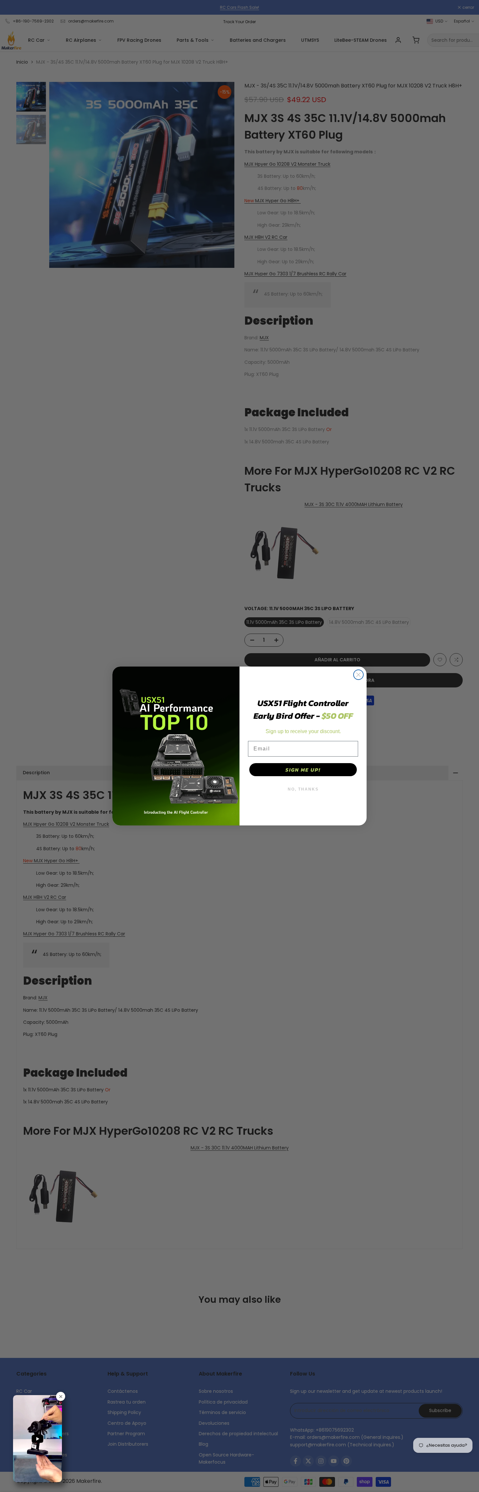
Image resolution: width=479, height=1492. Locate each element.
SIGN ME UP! (303, 770)
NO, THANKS (303, 789)
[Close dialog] (358, 675)
